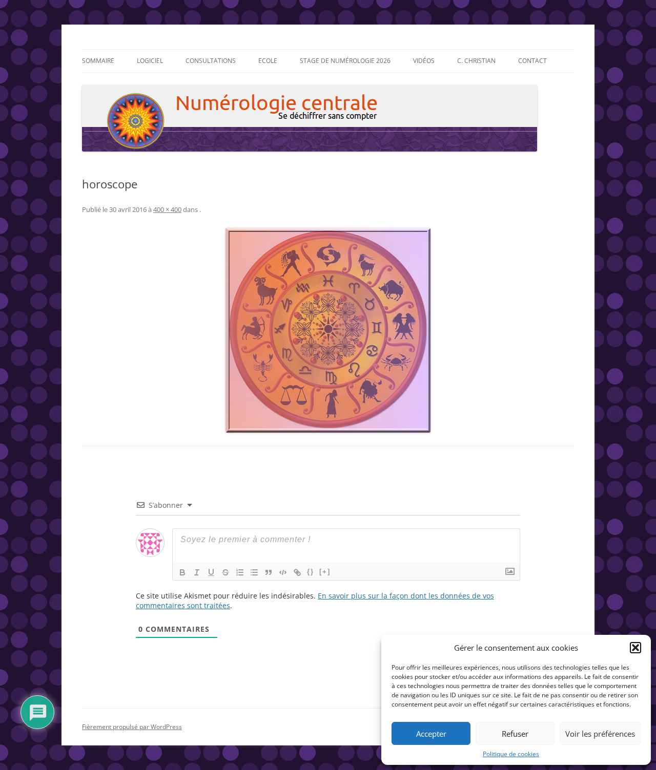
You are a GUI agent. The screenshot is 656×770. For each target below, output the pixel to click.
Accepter (431, 734)
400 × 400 (167, 209)
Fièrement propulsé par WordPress (132, 726)
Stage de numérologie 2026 (345, 60)
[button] (635, 648)
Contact (532, 60)
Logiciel (150, 60)
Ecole (267, 60)
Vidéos (424, 60)
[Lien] (297, 572)
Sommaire (98, 60)
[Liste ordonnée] (240, 572)
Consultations (211, 60)
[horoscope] (328, 330)
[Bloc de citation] (268, 572)
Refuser (515, 734)
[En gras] (182, 572)
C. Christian (476, 60)
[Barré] (225, 572)
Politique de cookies (511, 754)
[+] (325, 571)
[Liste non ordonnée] (254, 572)
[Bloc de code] (283, 572)
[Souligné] (211, 572)
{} (310, 571)
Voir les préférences (600, 734)
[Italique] (197, 572)
